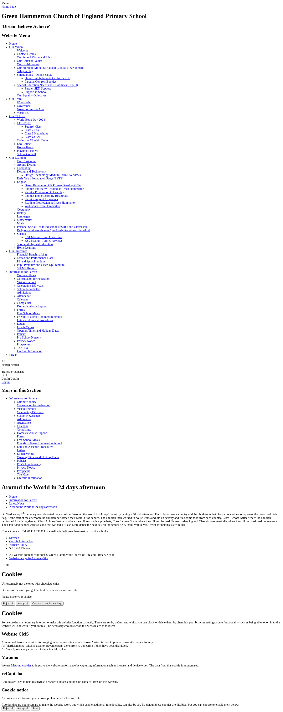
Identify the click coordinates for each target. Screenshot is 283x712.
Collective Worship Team (32, 140)
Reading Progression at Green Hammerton (50, 202)
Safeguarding (25, 71)
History (21, 213)
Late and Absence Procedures (35, 320)
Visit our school (26, 282)
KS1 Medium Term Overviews (43, 237)
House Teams (25, 147)
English (21, 181)
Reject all (8, 603)
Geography (24, 209)
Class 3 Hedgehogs (36, 133)
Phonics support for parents (41, 199)
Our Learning (17, 157)
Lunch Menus (25, 327)
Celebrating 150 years (30, 285)
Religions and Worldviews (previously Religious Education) (53, 230)
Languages (23, 216)
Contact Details (26, 54)
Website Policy (18, 544)
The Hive (22, 347)
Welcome (22, 50)
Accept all (22, 603)
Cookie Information (21, 541)
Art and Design (26, 164)
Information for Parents (23, 271)
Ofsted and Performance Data (35, 258)
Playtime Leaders (27, 150)
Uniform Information (29, 351)
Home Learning (26, 247)
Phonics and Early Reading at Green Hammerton (54, 188)
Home (13, 43)
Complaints (24, 303)
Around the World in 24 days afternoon (33, 507)
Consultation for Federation (33, 278)
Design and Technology (31, 171)
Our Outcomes (18, 251)
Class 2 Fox (32, 130)
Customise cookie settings (47, 603)
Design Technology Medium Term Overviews (53, 175)
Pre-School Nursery (29, 337)
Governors (23, 105)
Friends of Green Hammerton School (39, 316)
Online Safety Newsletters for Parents (47, 78)
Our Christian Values (29, 60)
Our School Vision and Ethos (35, 57)
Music (20, 223)
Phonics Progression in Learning (44, 192)
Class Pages (24, 123)
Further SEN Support (38, 88)
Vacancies (23, 112)
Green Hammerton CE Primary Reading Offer (53, 185)
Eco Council (24, 143)
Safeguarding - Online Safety (34, 74)
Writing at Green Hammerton (42, 206)
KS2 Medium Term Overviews (43, 240)
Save (35, 708)
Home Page (9, 6)
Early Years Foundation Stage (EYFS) (40, 178)
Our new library (26, 275)
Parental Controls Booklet (40, 81)
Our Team (15, 98)
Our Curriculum (26, 161)
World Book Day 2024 (31, 119)
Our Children (17, 116)
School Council (26, 154)
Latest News (16, 503)
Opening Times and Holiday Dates (38, 330)
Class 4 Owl (32, 137)
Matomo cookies (21, 665)
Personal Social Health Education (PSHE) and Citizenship (52, 226)
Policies (21, 334)
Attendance (24, 296)
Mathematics (24, 220)
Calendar (22, 299)
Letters (21, 323)
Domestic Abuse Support (32, 306)
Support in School (36, 92)
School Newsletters (28, 289)
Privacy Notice (26, 341)
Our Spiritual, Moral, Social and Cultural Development (50, 67)
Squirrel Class (33, 126)
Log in (13, 354)
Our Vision (16, 47)
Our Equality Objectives (31, 95)
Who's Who (24, 102)
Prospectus (23, 344)
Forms (21, 309)
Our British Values (28, 64)
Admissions (24, 292)
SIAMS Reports (27, 268)
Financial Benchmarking (32, 254)
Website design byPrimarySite (28, 558)
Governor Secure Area (30, 109)
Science (21, 233)
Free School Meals (28, 313)
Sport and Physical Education (35, 244)
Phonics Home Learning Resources (46, 195)
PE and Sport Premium (31, 261)
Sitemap (14, 537)
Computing (24, 168)
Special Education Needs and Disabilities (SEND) (47, 85)
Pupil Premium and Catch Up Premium (40, 264)
